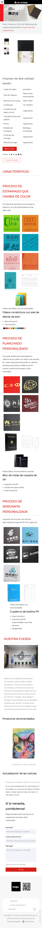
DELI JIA (20, 24)
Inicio (5, 24)
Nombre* (9, 828)
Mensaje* (9, 846)
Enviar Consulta (11, 160)
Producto (12, 24)
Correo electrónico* (13, 837)
